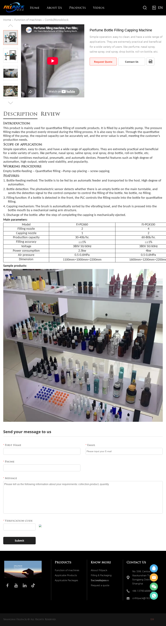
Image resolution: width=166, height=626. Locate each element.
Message (10, 478)
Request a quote (100, 585)
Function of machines (28, 20)
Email (90, 445)
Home (34, 8)
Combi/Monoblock (56, 20)
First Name (12, 445)
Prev (10, 25)
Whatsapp (154, 596)
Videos (98, 8)
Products (77, 8)
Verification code (18, 521)
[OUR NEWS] (23, 577)
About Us (54, 8)
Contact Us (131, 61)
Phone (8, 462)
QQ (154, 568)
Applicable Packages (66, 580)
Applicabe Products (66, 575)
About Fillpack (99, 570)
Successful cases (100, 580)
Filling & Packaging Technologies (101, 576)
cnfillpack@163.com (144, 598)
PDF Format (150, 61)
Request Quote (103, 61)
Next (10, 103)
